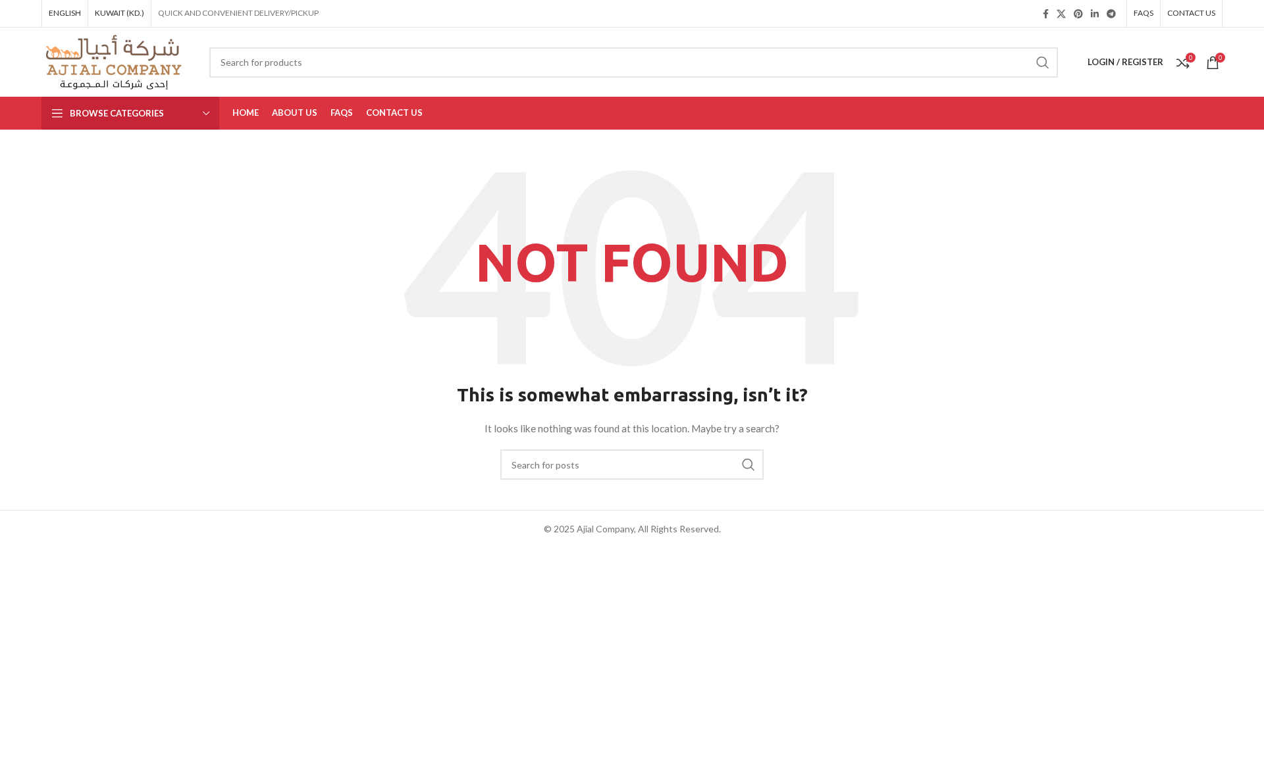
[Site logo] (115, 60)
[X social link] (1061, 13)
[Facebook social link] (1046, 13)
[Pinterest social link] (1078, 13)
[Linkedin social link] (1095, 13)
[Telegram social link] (1111, 13)
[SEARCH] (1043, 62)
